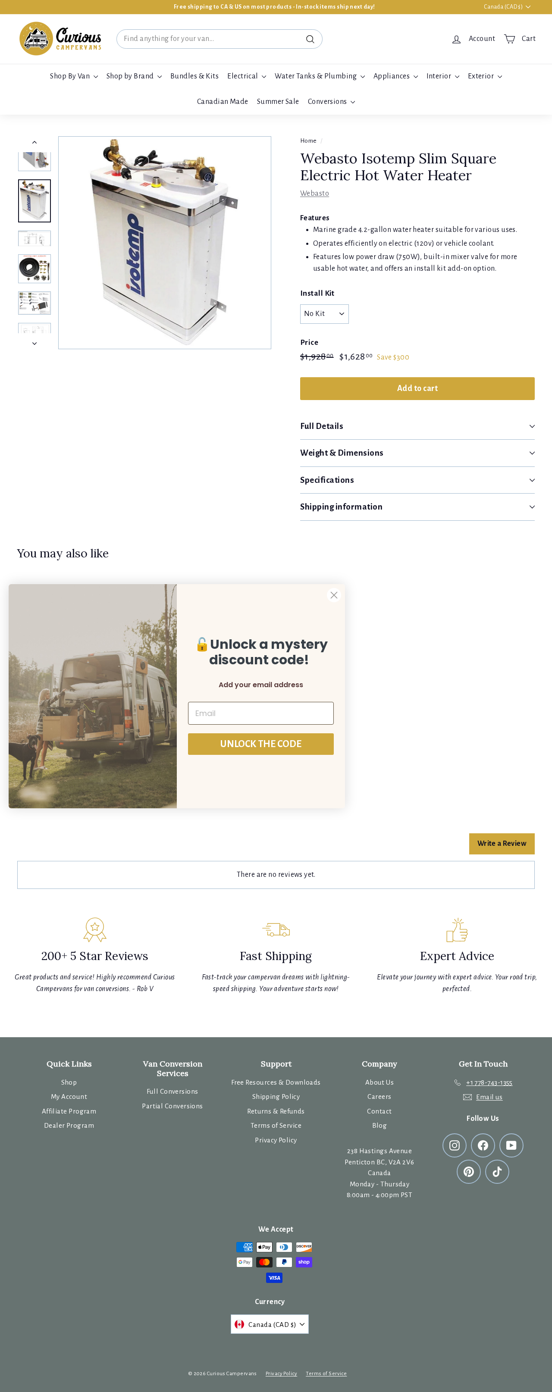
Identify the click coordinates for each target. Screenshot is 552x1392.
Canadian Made (222, 102)
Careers (379, 1096)
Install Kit (317, 293)
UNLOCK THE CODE (260, 744)
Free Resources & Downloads (276, 1082)
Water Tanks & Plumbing (316, 76)
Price (309, 342)
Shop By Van (70, 76)
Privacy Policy (276, 1140)
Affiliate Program (69, 1111)
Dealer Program (69, 1125)
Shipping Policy (276, 1096)
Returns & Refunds (276, 1111)
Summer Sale (278, 102)
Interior (440, 76)
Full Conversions (172, 1091)
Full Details (321, 426)
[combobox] (219, 39)
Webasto (314, 193)
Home (308, 141)
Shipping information (341, 506)
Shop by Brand (131, 76)
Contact (379, 1111)
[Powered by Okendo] (56, 848)
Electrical (243, 76)
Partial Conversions (172, 1106)
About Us (379, 1082)
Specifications (327, 480)
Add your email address (261, 685)
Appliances (392, 76)
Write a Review (502, 844)
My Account (69, 1096)
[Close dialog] (334, 595)
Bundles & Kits (194, 76)
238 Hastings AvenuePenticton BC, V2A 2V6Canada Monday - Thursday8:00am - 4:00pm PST (379, 1172)
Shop (69, 1082)
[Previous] (34, 144)
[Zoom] (165, 243)
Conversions (328, 102)
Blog (379, 1125)
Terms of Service (276, 1125)
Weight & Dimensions (342, 452)
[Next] (34, 341)
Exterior (482, 76)
